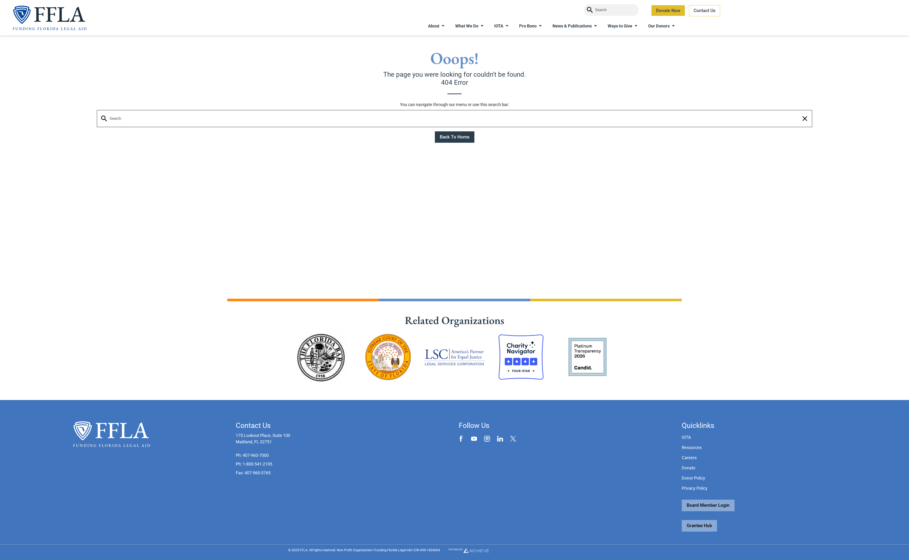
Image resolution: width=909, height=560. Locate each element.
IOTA (498, 25)
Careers (689, 457)
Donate (688, 467)
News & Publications (572, 25)
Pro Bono (528, 25)
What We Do (466, 25)
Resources (692, 447)
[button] (805, 119)
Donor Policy (693, 478)
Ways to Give (620, 25)
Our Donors (659, 25)
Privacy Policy (695, 488)
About (433, 25)
